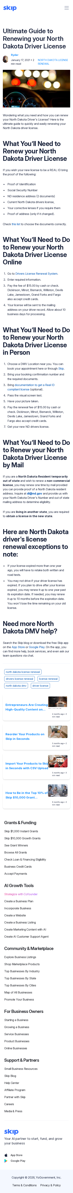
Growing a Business (16, 1027)
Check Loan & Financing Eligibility (25, 859)
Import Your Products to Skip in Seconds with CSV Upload (27, 766)
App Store (18, 647)
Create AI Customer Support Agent (26, 936)
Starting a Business (16, 1020)
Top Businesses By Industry (22, 971)
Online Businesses (15, 1048)
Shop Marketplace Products (22, 964)
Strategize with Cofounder (21, 894)
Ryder (14, 54)
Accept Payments (15, 873)
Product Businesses (16, 1041)
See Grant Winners (16, 845)
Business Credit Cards (18, 866)
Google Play (36, 647)
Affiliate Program (14, 1090)
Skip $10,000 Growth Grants (22, 838)
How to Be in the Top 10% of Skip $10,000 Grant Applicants (26, 795)
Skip (61, 368)
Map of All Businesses (18, 992)
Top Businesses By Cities (20, 985)
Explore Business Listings (20, 957)
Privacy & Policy (50, 1185)
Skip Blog (10, 1076)
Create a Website (15, 915)
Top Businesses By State (20, 978)
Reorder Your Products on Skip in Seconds (24, 736)
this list (16, 224)
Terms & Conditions (24, 1185)
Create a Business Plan (18, 901)
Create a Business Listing (20, 922)
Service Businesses (16, 1034)
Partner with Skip (15, 1097)
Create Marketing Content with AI (25, 929)
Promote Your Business (19, 999)
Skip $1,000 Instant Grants (21, 831)
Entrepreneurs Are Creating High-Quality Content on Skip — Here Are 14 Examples (26, 707)
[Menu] (66, 8)
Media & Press (13, 1111)
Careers (9, 1104)
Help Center (11, 1083)
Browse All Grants (15, 852)
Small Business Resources (21, 1069)
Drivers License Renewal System (36, 273)
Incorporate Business (17, 908)
